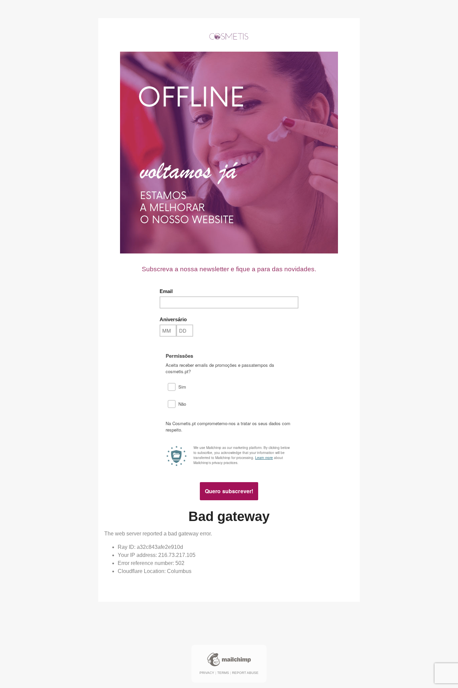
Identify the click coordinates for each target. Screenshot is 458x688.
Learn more (264, 457)
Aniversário (173, 319)
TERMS (223, 673)
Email (166, 291)
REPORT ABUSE (245, 673)
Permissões (179, 356)
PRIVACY (206, 673)
